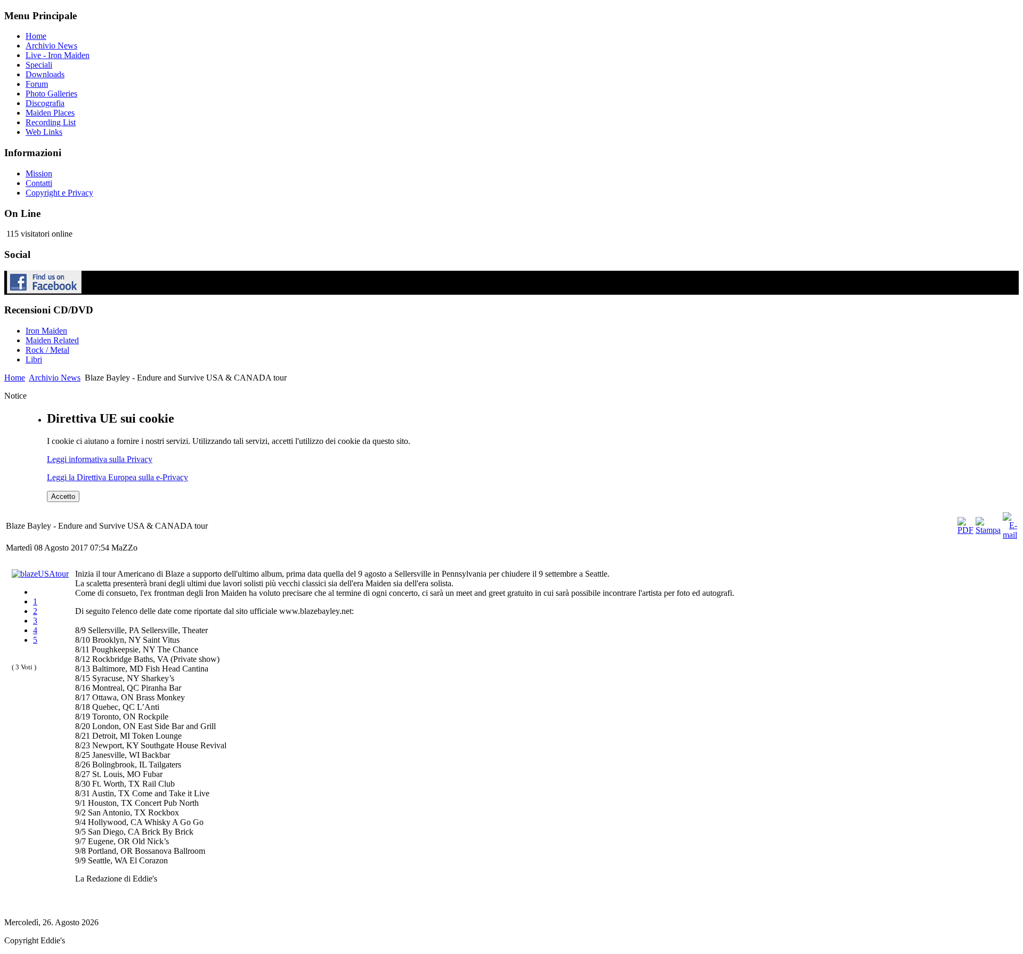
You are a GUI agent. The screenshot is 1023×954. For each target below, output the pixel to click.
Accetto (63, 496)
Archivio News (54, 377)
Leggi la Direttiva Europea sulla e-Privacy (117, 477)
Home (14, 377)
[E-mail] (1010, 534)
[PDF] (965, 530)
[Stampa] (988, 530)
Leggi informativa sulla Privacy (99, 459)
